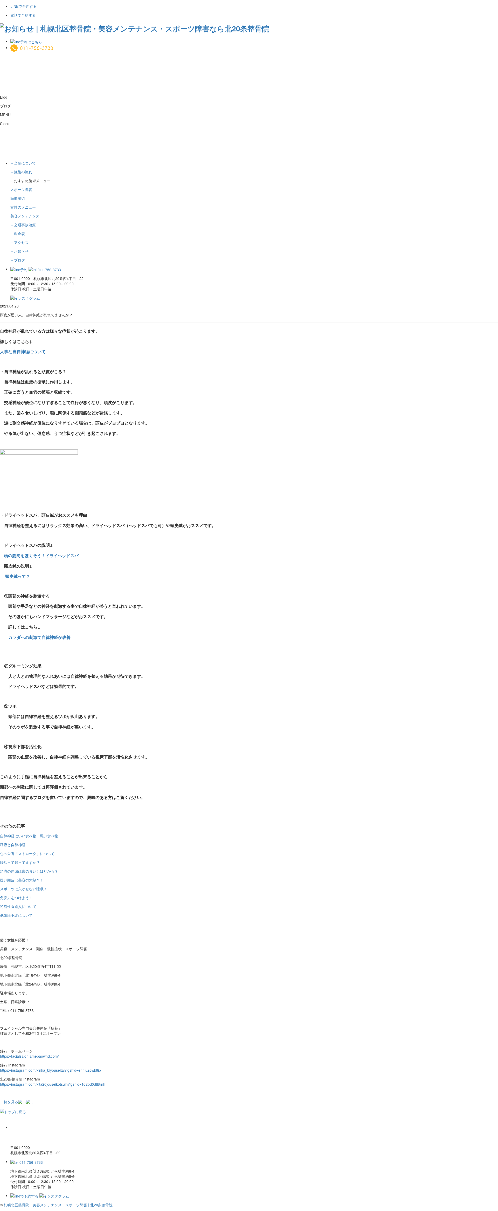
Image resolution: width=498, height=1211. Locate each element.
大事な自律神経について (23, 351)
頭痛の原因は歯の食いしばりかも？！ (31, 871)
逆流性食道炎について (18, 906)
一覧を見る (9, 1101)
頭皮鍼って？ (17, 576)
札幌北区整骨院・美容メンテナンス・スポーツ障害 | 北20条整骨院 (58, 1204)
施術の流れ (21, 171)
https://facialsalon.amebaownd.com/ (29, 1056)
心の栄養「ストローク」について (27, 853)
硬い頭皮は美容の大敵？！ (22, 879)
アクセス (19, 242)
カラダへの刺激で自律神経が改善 (39, 637)
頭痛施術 (17, 198)
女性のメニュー (23, 207)
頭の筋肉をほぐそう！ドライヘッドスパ (39, 555)
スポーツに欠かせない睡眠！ (23, 888)
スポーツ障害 (21, 189)
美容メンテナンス (24, 215)
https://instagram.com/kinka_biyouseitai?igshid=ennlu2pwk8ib (50, 1070)
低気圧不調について (16, 915)
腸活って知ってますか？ (20, 862)
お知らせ (19, 251)
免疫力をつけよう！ (16, 897)
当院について (23, 163)
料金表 (17, 233)
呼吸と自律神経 (12, 844)
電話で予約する (23, 15)
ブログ (17, 260)
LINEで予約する (23, 6)
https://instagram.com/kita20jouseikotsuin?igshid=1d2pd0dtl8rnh (52, 1084)
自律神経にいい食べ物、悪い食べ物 (29, 835)
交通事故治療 (23, 224)
